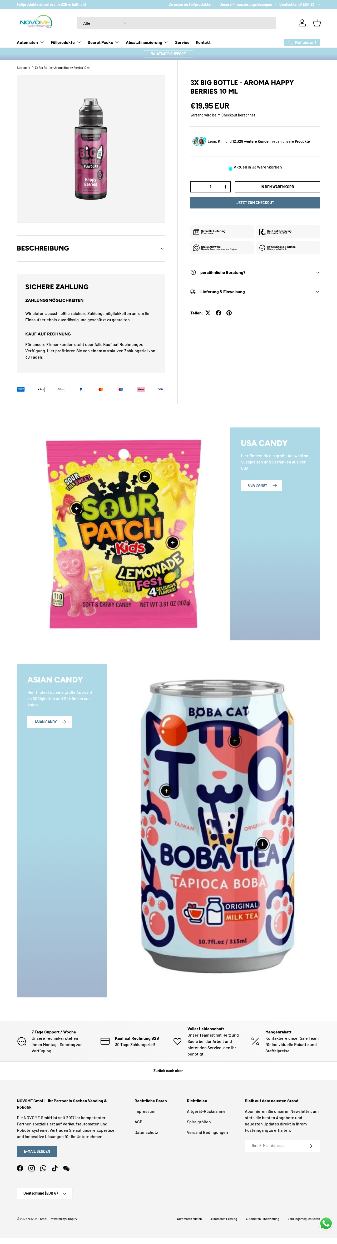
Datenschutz (146, 1132)
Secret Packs (100, 42)
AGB (138, 1121)
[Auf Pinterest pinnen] (229, 313)
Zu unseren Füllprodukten (190, 4)
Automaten (27, 42)
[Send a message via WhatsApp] (326, 1223)
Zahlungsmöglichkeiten (304, 1219)
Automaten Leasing (223, 1219)
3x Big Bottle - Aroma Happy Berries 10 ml (62, 67)
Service (182, 42)
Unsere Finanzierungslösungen (246, 4)
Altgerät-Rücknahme (206, 1111)
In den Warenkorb (277, 187)
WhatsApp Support (168, 54)
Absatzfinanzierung (144, 42)
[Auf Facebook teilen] (218, 313)
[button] (317, 23)
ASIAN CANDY (45, 722)
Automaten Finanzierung (262, 1219)
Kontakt (203, 42)
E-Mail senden (37, 1151)
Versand (197, 115)
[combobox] (176, 23)
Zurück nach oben (168, 1070)
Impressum (145, 1111)
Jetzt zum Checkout (255, 202)
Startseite (23, 67)
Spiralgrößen (199, 1121)
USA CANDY (257, 485)
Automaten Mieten (189, 1219)
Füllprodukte (63, 42)
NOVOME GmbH (38, 1219)
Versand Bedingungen (207, 1132)
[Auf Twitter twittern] (208, 313)
